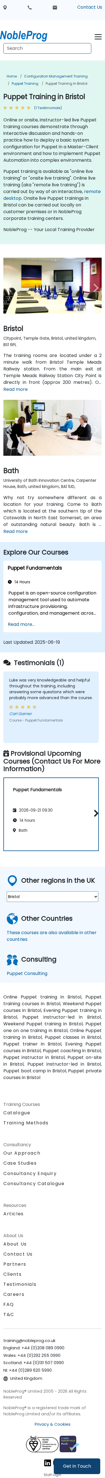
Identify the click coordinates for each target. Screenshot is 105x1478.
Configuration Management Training (56, 76)
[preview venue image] (10, 288)
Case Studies (20, 1163)
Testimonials (19, 1284)
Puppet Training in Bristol (66, 83)
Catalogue (16, 1113)
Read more (15, 389)
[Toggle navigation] (98, 36)
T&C (8, 1314)
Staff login (52, 1474)
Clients (12, 1274)
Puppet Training (25, 83)
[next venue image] (94, 288)
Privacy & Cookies (53, 1424)
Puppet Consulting (27, 973)
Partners (14, 1264)
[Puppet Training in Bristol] (29, 35)
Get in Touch (77, 1466)
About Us (15, 1244)
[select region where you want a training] (5, 7)
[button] (94, 813)
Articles (13, 1214)
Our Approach (21, 1153)
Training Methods (26, 1123)
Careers (13, 1294)
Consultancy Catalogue (34, 1183)
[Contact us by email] (54, 7)
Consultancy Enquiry (30, 1173)
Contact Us (89, 7)
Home (12, 76)
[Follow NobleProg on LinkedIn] (47, 1462)
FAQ (8, 1304)
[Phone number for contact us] (29, 7)
